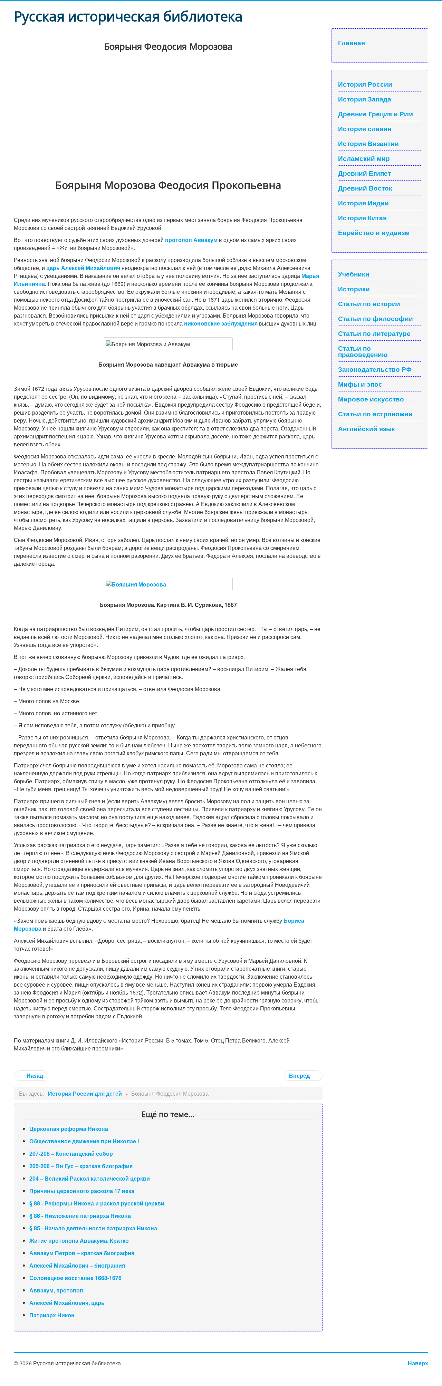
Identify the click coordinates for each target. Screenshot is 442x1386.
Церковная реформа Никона (68, 1129)
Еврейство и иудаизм (374, 232)
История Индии (363, 203)
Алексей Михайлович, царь (67, 1303)
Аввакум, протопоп (56, 1290)
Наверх (418, 1363)
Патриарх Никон (52, 1315)
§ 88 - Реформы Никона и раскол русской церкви (96, 1203)
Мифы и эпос (360, 384)
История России (365, 84)
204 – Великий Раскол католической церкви (89, 1178)
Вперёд (300, 1075)
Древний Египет (364, 173)
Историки (354, 288)
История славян (364, 128)
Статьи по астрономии (375, 413)
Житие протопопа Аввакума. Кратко (79, 1240)
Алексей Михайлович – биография (77, 1265)
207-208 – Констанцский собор (71, 1153)
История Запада (364, 99)
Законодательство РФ (375, 369)
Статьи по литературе (374, 333)
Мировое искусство (371, 399)
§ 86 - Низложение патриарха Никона (80, 1216)
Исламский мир (364, 158)
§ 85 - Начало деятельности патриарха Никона (93, 1228)
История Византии (368, 143)
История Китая (362, 217)
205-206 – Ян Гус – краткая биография (81, 1166)
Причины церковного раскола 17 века (81, 1191)
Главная (351, 42)
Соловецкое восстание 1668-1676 (75, 1278)
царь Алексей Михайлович (83, 268)
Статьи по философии (375, 318)
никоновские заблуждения (221, 323)
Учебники (353, 274)
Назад (34, 1075)
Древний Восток (365, 188)
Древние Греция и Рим (375, 113)
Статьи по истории (369, 303)
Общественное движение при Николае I (84, 1141)
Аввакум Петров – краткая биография (81, 1253)
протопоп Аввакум (191, 240)
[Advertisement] (168, 118)
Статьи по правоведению (362, 351)
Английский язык (366, 428)
